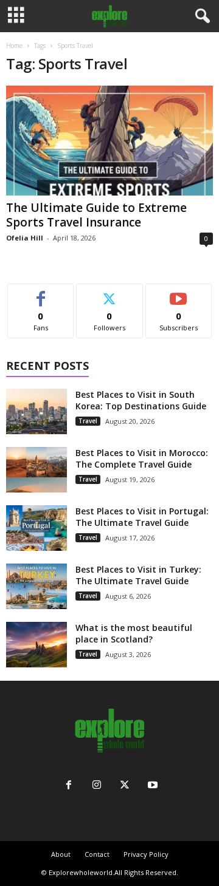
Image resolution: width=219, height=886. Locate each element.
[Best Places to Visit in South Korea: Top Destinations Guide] (36, 411)
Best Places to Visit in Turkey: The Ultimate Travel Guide (138, 575)
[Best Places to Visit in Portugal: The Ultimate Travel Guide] (36, 528)
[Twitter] (125, 786)
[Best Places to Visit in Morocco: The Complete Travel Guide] (36, 469)
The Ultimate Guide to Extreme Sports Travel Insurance (96, 215)
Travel (87, 421)
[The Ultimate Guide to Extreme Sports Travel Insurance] (109, 141)
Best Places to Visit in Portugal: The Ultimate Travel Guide (142, 516)
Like (41, 293)
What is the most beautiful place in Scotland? (133, 633)
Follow (110, 293)
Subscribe (179, 293)
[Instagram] (97, 786)
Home (14, 45)
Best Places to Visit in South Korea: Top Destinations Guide (140, 400)
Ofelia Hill (24, 237)
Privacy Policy (146, 854)
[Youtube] (151, 786)
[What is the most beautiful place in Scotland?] (36, 644)
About (61, 854)
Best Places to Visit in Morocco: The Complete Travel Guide (141, 458)
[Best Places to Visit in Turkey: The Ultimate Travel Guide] (36, 586)
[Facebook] (69, 786)
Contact (97, 854)
